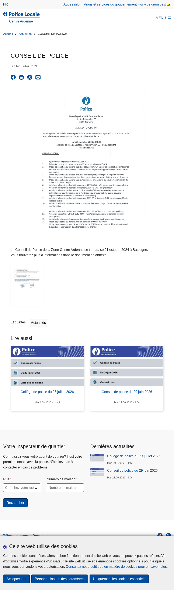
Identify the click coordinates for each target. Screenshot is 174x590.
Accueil (8, 33)
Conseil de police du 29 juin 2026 (132, 470)
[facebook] (160, 535)
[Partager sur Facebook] (13, 77)
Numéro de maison (61, 479)
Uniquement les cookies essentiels (119, 579)
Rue (6, 479)
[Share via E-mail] (38, 77)
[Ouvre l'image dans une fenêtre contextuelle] (27, 285)
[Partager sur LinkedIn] (21, 77)
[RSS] (168, 535)
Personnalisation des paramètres (59, 579)
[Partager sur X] (29, 77)
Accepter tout (16, 579)
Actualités (25, 33)
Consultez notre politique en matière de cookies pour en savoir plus (116, 566)
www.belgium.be (150, 4)
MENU (161, 18)
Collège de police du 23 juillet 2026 (133, 456)
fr (5, 4)
